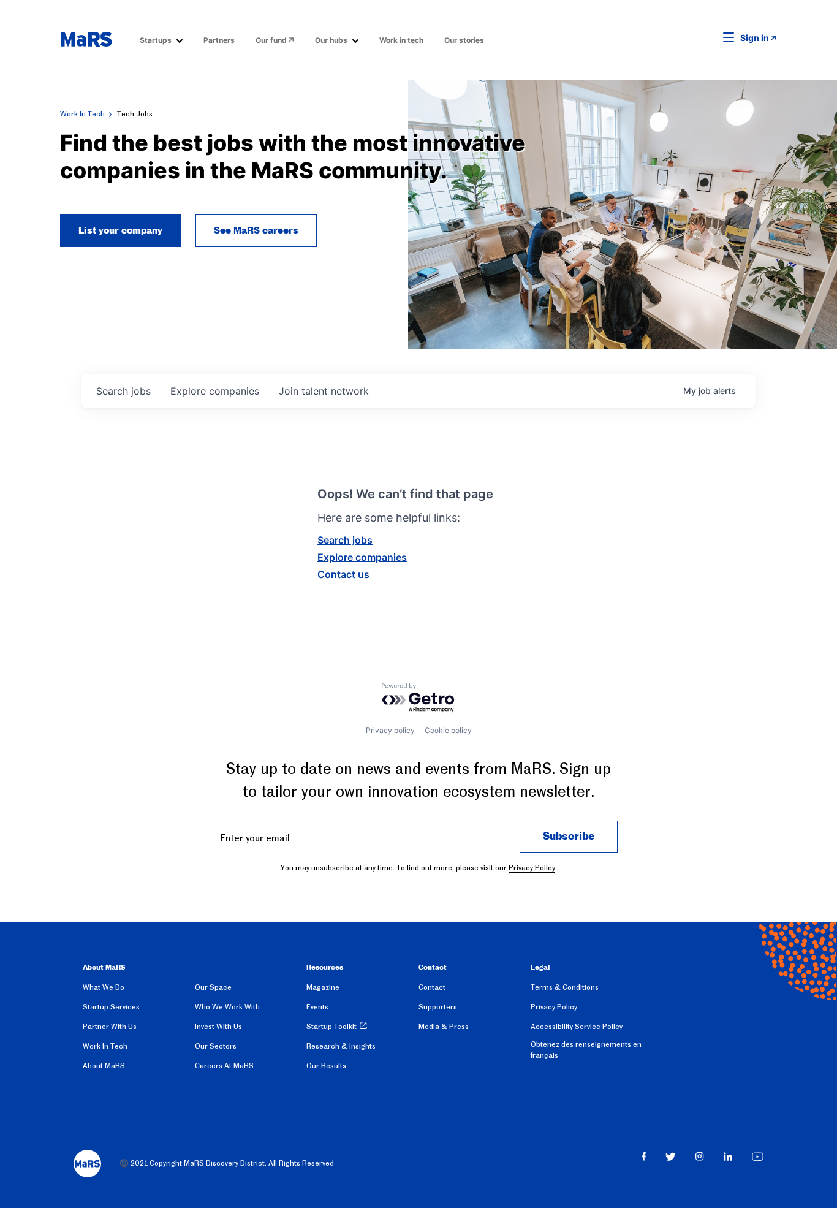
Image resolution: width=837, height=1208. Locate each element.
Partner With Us (110, 1026)
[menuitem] (161, 39)
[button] (709, 38)
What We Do (103, 987)
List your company (120, 230)
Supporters (437, 1007)
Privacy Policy (532, 868)
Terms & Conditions (565, 987)
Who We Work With (227, 1007)
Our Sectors (216, 1046)
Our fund (271, 40)
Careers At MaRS (224, 1066)
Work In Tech (82, 114)
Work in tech (401, 40)
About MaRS (104, 1066)
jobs (123, 391)
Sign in (754, 37)
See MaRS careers (256, 230)
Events (317, 1007)
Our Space (213, 987)
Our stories (464, 40)
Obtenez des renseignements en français (586, 1050)
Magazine (322, 987)
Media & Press (443, 1026)
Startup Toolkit (331, 1026)
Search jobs (345, 540)
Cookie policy (448, 730)
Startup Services (111, 1007)
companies (214, 391)
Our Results (326, 1066)
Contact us (343, 574)
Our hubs (331, 40)
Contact (431, 987)
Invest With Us (218, 1026)
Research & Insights (341, 1046)
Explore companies (362, 557)
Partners (219, 40)
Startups (156, 40)
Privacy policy (390, 730)
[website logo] (86, 39)
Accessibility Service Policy (577, 1026)
